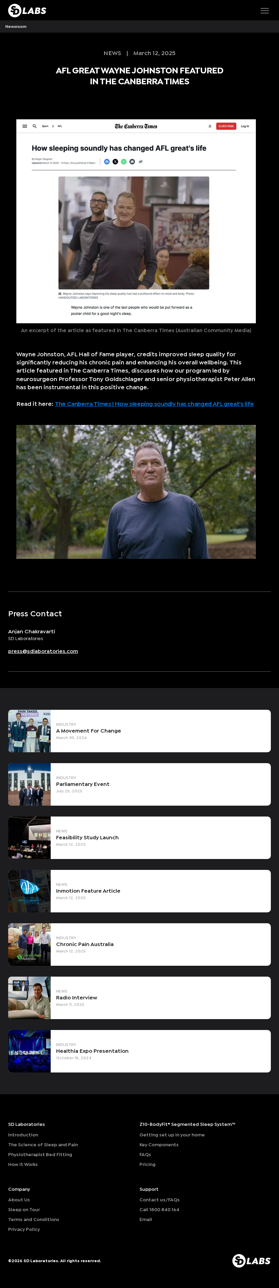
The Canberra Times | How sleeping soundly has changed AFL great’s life (154, 404)
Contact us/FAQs (160, 1200)
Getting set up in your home (172, 1135)
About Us (19, 1200)
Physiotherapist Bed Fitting (40, 1154)
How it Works (23, 1164)
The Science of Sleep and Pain (43, 1145)
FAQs (145, 1154)
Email (146, 1219)
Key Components (159, 1145)
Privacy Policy (24, 1229)
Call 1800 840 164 (159, 1210)
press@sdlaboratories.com (43, 651)
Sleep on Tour (24, 1210)
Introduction (23, 1135)
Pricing (147, 1164)
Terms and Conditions (33, 1219)
